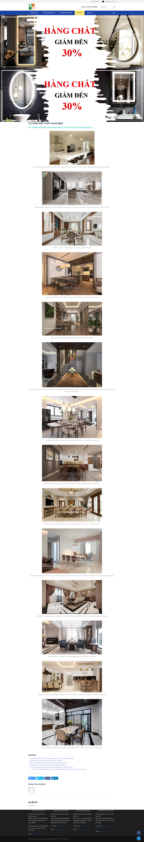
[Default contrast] (100, 1)
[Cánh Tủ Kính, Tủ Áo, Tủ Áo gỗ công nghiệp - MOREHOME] (32, 7)
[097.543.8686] (139, 838)
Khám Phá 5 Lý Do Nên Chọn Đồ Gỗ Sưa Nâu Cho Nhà (46, 760)
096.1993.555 (61, 826)
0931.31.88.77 (38, 830)
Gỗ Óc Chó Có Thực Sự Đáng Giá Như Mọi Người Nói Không (47, 765)
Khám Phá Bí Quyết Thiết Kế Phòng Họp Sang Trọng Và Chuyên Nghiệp (52, 758)
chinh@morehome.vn (38, 833)
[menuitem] (34, 13)
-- (93, 128)
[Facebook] (139, 833)
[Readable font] (112, 1)
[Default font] (115, 1)
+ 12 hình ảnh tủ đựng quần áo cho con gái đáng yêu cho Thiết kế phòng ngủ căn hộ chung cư (58, 769)
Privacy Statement (54, 839)
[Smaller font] (110, 2)
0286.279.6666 (100, 828)
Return (39, 773)
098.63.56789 (106, 826)
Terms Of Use (65, 839)
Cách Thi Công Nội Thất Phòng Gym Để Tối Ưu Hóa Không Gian (49, 763)
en (113, 13)
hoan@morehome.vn (105, 831)
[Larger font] (107, 2)
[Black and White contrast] (103, 1)
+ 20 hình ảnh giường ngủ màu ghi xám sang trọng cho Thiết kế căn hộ (51, 767)
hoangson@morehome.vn (62, 829)
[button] (112, 6)
